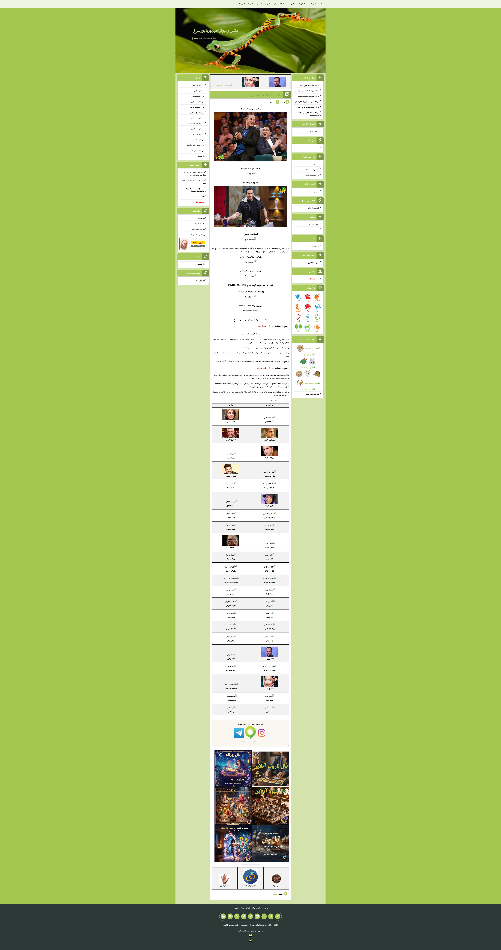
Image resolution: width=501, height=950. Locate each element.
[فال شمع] (233, 806)
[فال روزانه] (233, 769)
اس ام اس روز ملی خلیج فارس (309, 85)
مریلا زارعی (231, 458)
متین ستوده (269, 506)
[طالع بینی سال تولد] (308, 369)
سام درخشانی (231, 476)
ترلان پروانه (269, 688)
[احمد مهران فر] (277, 82)
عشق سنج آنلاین (313, 262)
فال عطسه (201, 264)
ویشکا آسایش (270, 629)
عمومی (274, 894)
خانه (321, 3)
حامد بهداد (231, 487)
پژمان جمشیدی (231, 439)
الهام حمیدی (269, 547)
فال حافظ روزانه (199, 223)
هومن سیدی (230, 529)
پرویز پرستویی (269, 439)
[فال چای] (270, 844)
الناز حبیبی (269, 559)
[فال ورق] (233, 844)
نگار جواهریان (231, 605)
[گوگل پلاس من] (237, 916)
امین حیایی (269, 617)
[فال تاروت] (270, 769)
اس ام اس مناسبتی (263, 3)
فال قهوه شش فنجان (312, 175)
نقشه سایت (242, 931)
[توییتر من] (243, 916)
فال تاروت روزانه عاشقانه (196, 145)
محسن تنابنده (269, 529)
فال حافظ (312, 3)
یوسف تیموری (231, 700)
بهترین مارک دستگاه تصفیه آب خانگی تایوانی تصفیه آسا (194, 173)
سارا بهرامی (231, 594)
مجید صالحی (231, 517)
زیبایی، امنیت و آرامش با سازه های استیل (193, 182)
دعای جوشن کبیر (313, 224)
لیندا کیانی (269, 640)
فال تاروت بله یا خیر (198, 150)
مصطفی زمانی (269, 594)
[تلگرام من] (270, 916)
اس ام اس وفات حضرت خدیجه (308, 96)
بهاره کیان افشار (269, 476)
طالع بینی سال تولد (312, 394)
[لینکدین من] (223, 916)
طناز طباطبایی (230, 670)
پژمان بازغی (231, 640)
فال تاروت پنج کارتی (198, 118)
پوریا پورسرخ (230, 570)
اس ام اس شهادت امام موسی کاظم (307, 90)
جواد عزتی (269, 700)
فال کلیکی (315, 246)
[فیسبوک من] (264, 916)
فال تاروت (302, 3)
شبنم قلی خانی (269, 582)
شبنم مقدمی (269, 421)
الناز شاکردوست (269, 487)
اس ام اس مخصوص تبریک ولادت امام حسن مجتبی (309, 113)
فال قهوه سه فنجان (312, 169)
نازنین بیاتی (269, 605)
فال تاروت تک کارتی (198, 101)
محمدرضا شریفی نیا (231, 582)
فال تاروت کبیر (199, 90)
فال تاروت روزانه (199, 85)
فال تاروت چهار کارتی (197, 112)
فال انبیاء (316, 148)
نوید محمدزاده (269, 670)
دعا (318, 229)
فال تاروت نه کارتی (198, 129)
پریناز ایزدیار (230, 559)
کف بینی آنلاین (314, 191)
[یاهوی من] (277, 916)
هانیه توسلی (231, 421)
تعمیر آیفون (200, 196)
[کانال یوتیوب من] (230, 916)
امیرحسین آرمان (231, 688)
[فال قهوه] (270, 806)
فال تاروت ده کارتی (198, 134)
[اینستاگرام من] (257, 916)
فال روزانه (291, 3)
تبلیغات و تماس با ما (246, 3)
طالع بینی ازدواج (313, 208)
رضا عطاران (269, 711)
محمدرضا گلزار (231, 506)
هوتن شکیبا (269, 458)
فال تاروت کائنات (198, 96)
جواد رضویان (269, 570)
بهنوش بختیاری (269, 517)
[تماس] (250, 916)
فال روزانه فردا (199, 280)
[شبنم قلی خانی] (223, 86)
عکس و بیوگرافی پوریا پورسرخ (215, 30)
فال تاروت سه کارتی (197, 107)
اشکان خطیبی (230, 629)
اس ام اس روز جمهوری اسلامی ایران (307, 101)
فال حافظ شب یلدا (198, 229)
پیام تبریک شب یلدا (198, 234)
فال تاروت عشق (199, 139)
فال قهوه (316, 164)
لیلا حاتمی (231, 711)
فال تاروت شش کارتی (197, 123)
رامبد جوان (231, 617)
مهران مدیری (230, 547)
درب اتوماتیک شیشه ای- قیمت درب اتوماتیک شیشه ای (194, 189)
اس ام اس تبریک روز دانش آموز (308, 107)
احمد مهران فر (269, 658)
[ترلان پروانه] (250, 82)
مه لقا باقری (231, 658)
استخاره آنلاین (279, 3)
